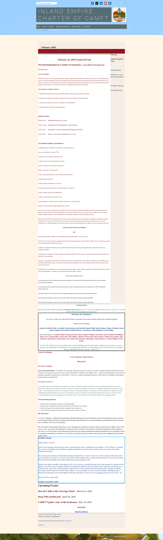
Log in (125, 2)
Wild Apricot (110, 536)
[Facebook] (92, 3)
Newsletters (45, 30)
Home (37, 30)
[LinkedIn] (101, 3)
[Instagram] (109, 3)
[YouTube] (105, 3)
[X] (96, 3)
